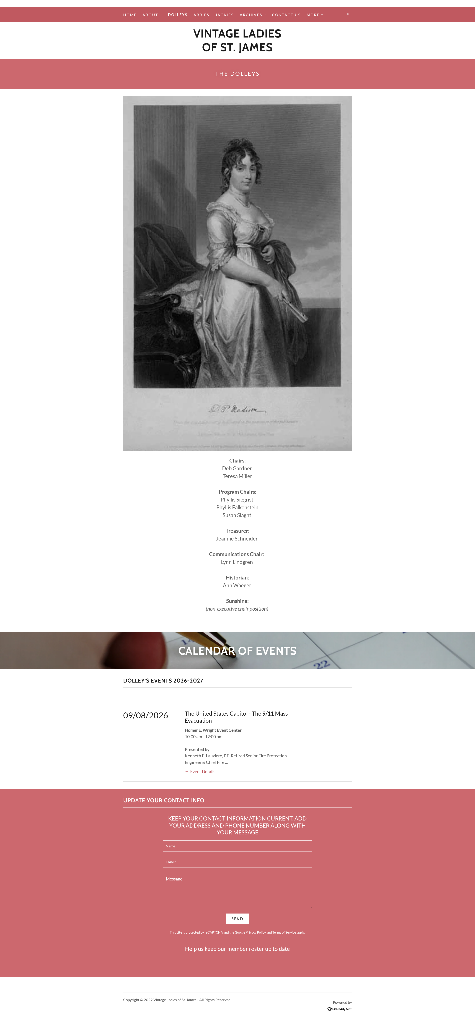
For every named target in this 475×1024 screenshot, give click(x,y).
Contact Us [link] (286, 14)
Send (237, 918)
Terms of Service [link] (284, 932)
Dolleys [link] (178, 14)
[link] (237, 49)
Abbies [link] (201, 14)
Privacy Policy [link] (256, 932)
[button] (152, 14)
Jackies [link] (224, 14)
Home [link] (130, 14)
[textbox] (237, 846)
